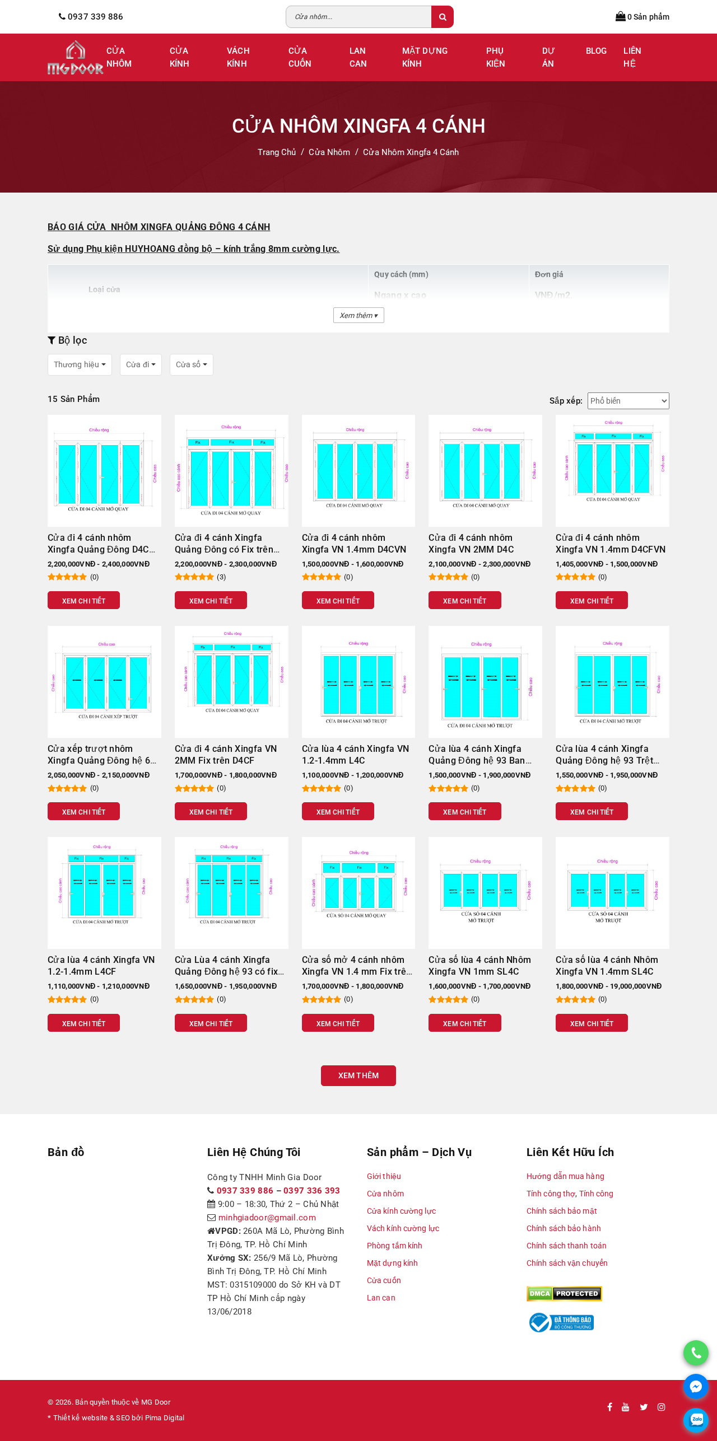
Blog (596, 51)
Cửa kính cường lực (401, 1210)
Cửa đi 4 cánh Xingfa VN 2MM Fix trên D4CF (226, 754)
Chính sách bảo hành (564, 1228)
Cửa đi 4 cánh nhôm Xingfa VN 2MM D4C (471, 543)
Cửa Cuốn (299, 57)
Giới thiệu (384, 1176)
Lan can (381, 1297)
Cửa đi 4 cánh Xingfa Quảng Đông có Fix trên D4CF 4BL (224, 549)
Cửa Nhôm (119, 57)
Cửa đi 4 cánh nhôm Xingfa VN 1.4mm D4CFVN (610, 543)
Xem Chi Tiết (83, 601)
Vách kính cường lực (403, 1228)
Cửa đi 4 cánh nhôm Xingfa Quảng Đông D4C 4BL (98, 549)
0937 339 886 (245, 1191)
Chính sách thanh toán (567, 1245)
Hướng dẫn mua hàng (565, 1176)
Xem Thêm (358, 1075)
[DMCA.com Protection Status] (564, 1293)
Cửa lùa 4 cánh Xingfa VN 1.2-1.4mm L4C (355, 754)
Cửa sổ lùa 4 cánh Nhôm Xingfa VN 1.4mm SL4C (607, 966)
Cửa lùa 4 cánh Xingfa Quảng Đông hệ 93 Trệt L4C (604, 760)
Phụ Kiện (495, 57)
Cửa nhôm (385, 1193)
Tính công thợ (551, 1193)
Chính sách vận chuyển (567, 1262)
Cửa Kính (179, 57)
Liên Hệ (632, 57)
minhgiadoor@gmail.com (267, 1218)
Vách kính (238, 57)
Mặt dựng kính (392, 1262)
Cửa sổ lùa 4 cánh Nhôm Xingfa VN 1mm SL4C (480, 966)
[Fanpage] (609, 1407)
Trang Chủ (277, 152)
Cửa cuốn (384, 1280)
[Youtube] (626, 1407)
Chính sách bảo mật (562, 1210)
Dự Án (548, 57)
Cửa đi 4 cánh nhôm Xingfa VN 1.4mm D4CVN (354, 543)
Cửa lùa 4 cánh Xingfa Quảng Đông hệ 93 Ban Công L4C (477, 760)
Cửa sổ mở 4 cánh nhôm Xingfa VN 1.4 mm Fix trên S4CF (357, 972)
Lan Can (358, 57)
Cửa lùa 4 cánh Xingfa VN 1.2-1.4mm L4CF (101, 966)
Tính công (596, 1193)
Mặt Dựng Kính (425, 57)
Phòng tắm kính (394, 1245)
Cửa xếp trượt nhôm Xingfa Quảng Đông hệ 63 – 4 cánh (101, 760)
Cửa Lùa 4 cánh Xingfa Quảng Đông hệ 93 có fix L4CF (226, 972)
